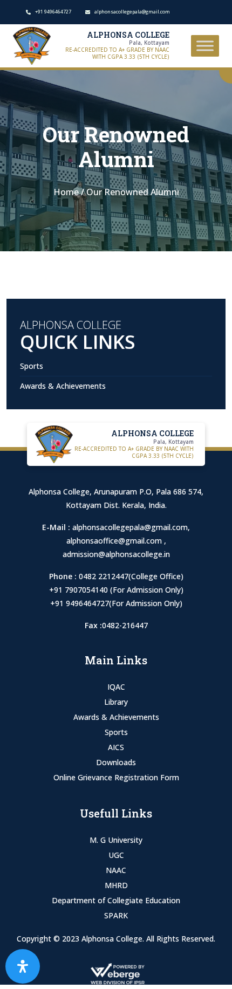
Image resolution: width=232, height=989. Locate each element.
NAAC (116, 870)
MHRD (116, 885)
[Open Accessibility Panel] (22, 966)
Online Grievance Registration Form (116, 777)
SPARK (116, 915)
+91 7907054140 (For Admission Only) (116, 590)
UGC (116, 855)
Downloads (116, 762)
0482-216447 (125, 625)
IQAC (116, 687)
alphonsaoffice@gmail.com (115, 540)
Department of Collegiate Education (116, 900)
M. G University (116, 840)
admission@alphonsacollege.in (116, 554)
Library (116, 702)
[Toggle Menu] (205, 45)
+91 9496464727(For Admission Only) (116, 603)
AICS (116, 747)
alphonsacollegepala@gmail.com (130, 527)
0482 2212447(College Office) (131, 576)
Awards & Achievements (63, 386)
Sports (31, 366)
